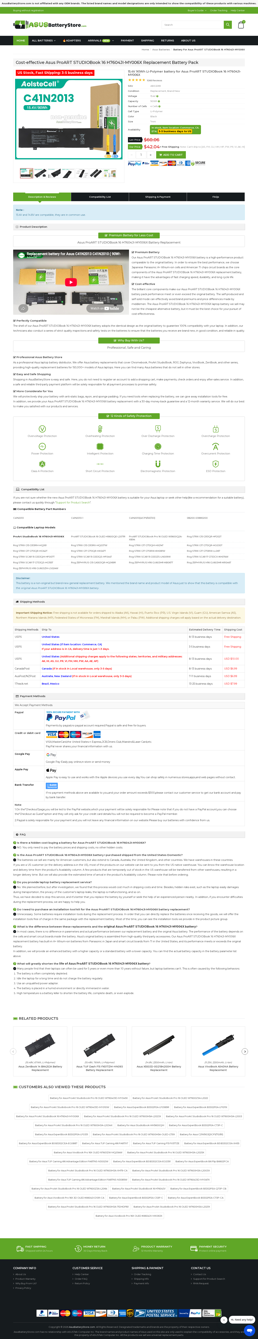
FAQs (216, 196)
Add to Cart (173, 154)
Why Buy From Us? (26, 1283)
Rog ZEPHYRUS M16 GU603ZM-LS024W (35, 568)
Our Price (134, 146)
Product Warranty (25, 1278)
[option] (69, 119)
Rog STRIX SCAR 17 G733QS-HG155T (33, 562)
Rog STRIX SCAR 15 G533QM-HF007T (34, 556)
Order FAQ (81, 1278)
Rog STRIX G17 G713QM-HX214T (146, 545)
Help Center (238, 10)
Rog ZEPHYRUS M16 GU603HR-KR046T (209, 562)
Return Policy (82, 1283)
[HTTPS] (211, 1313)
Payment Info (141, 1283)
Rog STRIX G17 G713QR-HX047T (88, 550)
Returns (167, 40)
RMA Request (201, 1283)
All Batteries (42, 40)
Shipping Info (141, 1278)
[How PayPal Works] (189, 1313)
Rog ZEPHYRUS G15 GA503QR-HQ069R (93, 562)
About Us (188, 40)
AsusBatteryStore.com (82, 1326)
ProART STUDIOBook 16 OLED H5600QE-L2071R (98, 536)
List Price (134, 139)
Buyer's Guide (196, 10)
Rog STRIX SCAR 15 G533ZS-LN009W (150, 556)
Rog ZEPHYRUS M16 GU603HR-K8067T (151, 562)
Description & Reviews (42, 196)
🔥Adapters (72, 40)
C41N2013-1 (77, 517)
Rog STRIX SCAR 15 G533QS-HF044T (91, 556)
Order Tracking (218, 10)
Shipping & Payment (157, 196)
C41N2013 (18, 517)
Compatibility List (100, 196)
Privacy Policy (23, 1288)
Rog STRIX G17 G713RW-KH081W (147, 550)
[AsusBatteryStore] (50, 24)
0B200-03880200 (197, 517)
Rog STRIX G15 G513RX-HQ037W (89, 545)
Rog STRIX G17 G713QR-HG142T (30, 550)
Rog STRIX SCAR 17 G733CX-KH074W (207, 556)
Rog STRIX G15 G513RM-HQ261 (30, 545)
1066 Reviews (154, 80)
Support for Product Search (73, 502)
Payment (127, 40)
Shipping (147, 40)
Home (21, 40)
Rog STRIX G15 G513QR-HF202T (204, 536)
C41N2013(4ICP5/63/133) (142, 517)
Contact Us (199, 1274)
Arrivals (98, 40)
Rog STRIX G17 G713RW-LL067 (203, 550)
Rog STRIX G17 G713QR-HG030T (204, 545)
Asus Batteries (161, 49)
